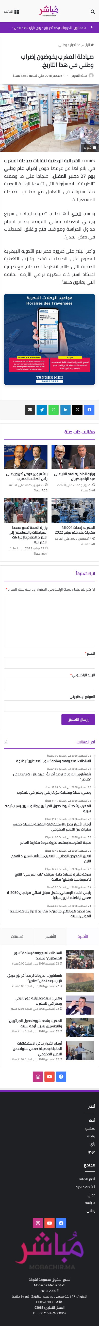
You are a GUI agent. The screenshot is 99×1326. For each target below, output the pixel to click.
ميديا (91, 1152)
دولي (91, 1195)
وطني (62, 45)
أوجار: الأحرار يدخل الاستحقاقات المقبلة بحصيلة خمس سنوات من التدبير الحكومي (37, 1048)
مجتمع (90, 1128)
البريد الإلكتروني (82, 675)
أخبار (73, 45)
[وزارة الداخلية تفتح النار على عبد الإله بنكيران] (73, 457)
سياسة (90, 1202)
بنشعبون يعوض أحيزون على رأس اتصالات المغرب (26, 476)
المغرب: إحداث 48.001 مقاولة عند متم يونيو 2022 (75, 530)
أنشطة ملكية (85, 1187)
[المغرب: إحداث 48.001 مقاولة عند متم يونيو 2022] (73, 510)
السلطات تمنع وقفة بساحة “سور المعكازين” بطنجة (38, 955)
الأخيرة (83, 936)
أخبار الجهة (87, 1179)
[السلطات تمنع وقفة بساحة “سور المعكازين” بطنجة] (80, 959)
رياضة (91, 1136)
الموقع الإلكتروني (82, 697)
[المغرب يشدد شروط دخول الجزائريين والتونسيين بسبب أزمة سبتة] (80, 1027)
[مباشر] (49, 11)
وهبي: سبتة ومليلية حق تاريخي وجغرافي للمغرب (38, 1001)
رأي (92, 1144)
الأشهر (50, 936)
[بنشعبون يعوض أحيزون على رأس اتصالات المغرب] (25, 457)
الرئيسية (84, 45)
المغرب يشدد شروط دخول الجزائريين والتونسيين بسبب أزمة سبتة (35, 1023)
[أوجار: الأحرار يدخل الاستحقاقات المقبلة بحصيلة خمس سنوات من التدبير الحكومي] (80, 1050)
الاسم (90, 653)
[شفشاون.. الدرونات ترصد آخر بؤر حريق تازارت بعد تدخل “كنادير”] (80, 982)
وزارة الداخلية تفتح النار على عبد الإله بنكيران (74, 476)
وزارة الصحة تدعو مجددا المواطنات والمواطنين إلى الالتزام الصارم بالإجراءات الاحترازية (28, 534)
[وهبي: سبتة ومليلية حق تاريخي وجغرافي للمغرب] (80, 1005)
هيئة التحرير (79, 76)
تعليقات (17, 936)
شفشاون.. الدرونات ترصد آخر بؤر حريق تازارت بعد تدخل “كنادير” (44, 28)
